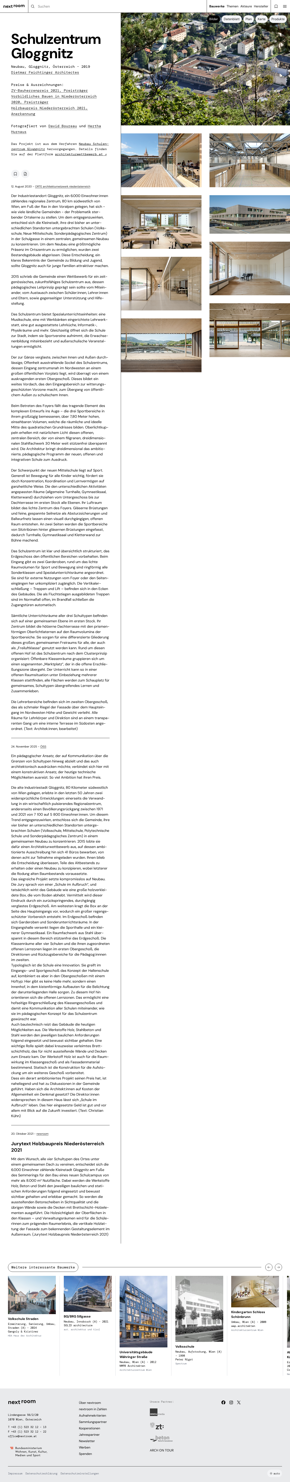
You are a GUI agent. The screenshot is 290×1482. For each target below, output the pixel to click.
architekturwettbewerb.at (81, 154)
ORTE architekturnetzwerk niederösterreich (62, 186)
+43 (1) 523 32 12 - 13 (28, 1427)
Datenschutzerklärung (41, 1473)
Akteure (246, 6)
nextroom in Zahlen (93, 1409)
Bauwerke (217, 6)
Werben (84, 1447)
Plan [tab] (249, 19)
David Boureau (62, 126)
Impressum (15, 1473)
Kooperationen (89, 1428)
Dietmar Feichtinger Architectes (45, 72)
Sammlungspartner (93, 1422)
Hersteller (261, 6)
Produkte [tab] (278, 19)
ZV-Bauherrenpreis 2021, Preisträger (49, 90)
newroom (42, 1133)
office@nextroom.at (22, 1436)
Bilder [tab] (213, 19)
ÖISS (43, 746)
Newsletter (87, 1441)
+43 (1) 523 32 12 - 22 (28, 1431)
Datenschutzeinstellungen (80, 1473)
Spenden (85, 1454)
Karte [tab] (261, 19)
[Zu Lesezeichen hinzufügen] (15, 174)
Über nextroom (90, 1403)
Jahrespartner (89, 1435)
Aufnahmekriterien (92, 1415)
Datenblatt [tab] (232, 19)
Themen (232, 6)
